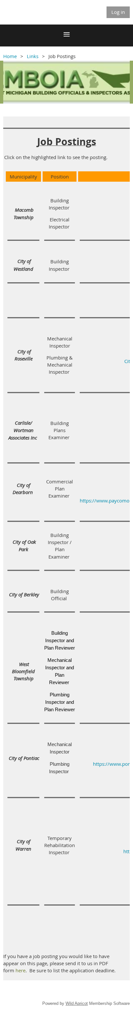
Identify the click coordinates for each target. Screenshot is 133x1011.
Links (32, 56)
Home (10, 56)
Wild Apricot (77, 1003)
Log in (118, 12)
